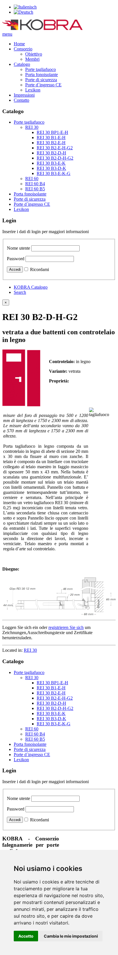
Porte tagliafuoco (40, 69)
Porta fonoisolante (41, 74)
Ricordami (39, 269)
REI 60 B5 (35, 188)
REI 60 (31, 178)
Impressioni (24, 95)
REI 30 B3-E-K (51, 163)
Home (19, 43)
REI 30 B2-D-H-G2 (55, 158)
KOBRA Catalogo (31, 287)
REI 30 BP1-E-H (52, 132)
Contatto (21, 100)
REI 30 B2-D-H (51, 152)
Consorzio (23, 48)
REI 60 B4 (35, 183)
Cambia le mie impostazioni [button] (71, 936)
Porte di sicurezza (41, 79)
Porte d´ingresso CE (43, 84)
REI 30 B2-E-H (51, 142)
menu (7, 34)
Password (15, 258)
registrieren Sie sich (66, 627)
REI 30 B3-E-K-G (53, 173)
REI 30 (31, 127)
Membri (32, 59)
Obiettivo (33, 54)
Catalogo (22, 64)
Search (20, 292)
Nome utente (18, 248)
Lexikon (32, 89)
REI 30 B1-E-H (51, 137)
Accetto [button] (26, 936)
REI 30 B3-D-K (51, 168)
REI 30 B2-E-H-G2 (55, 147)
